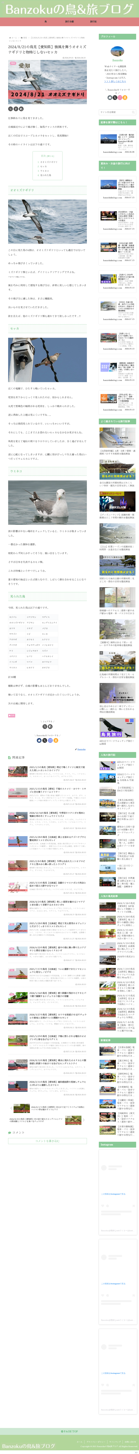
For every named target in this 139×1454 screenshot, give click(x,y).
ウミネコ (44, 171)
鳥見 (12, 715)
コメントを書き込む (47, 1140)
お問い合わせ (130, 1442)
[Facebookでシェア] (16, 108)
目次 (43, 156)
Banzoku (117, 60)
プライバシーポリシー (95, 1442)
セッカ (43, 166)
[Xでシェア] (10, 108)
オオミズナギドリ (49, 162)
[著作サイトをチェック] (39, 740)
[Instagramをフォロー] (50, 740)
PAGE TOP (70, 1431)
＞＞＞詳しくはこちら (115, 81)
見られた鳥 (45, 175)
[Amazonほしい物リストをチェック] (55, 740)
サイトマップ (115, 1442)
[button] (21, 108)
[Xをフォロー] (44, 740)
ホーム (79, 1442)
